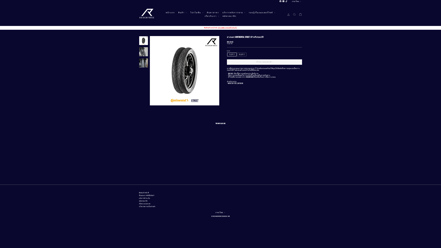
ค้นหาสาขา (213, 13)
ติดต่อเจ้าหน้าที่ (144, 193)
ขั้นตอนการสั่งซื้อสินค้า (146, 195)
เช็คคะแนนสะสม (144, 204)
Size (228, 51)
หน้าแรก (170, 13)
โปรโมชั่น (196, 13)
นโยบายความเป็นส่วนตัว (147, 206)
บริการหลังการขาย (233, 13)
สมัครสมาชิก (229, 16)
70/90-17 (232, 54)
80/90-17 (242, 54)
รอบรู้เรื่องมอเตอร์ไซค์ (261, 13)
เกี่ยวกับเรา (211, 16)
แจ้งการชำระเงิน (144, 198)
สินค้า (181, 13)
